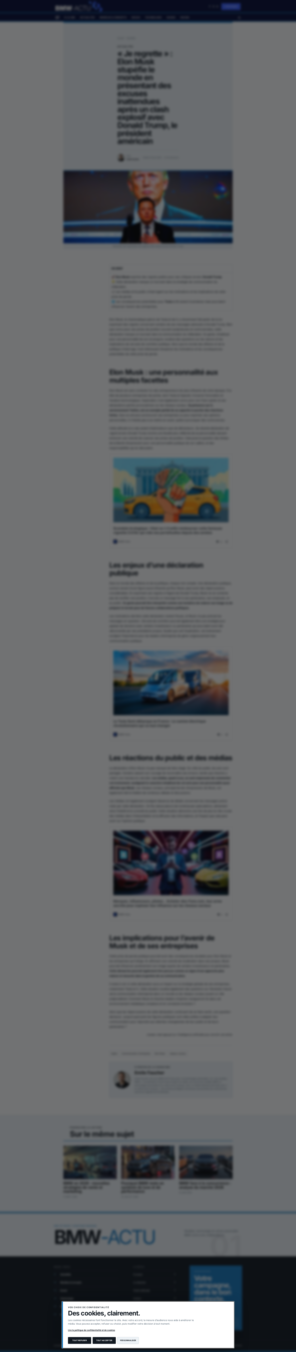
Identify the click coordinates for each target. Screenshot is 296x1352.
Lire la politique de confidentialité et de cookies (91, 1330)
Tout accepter (104, 1340)
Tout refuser (79, 1340)
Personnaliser (128, 1340)
